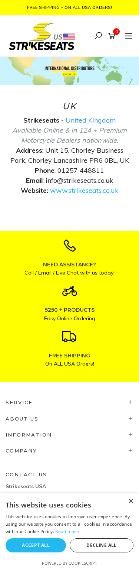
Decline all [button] (101, 545)
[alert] (69, 532)
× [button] (130, 501)
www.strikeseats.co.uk (84, 190)
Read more (67, 531)
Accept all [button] (36, 545)
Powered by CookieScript (69, 563)
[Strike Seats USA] (43, 35)
